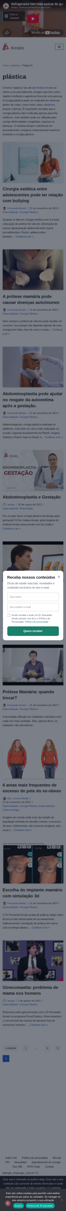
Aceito (18, 1205)
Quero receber (33, 631)
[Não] (61, 1200)
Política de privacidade (36, 622)
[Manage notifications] (8, 1203)
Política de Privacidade (40, 1205)
